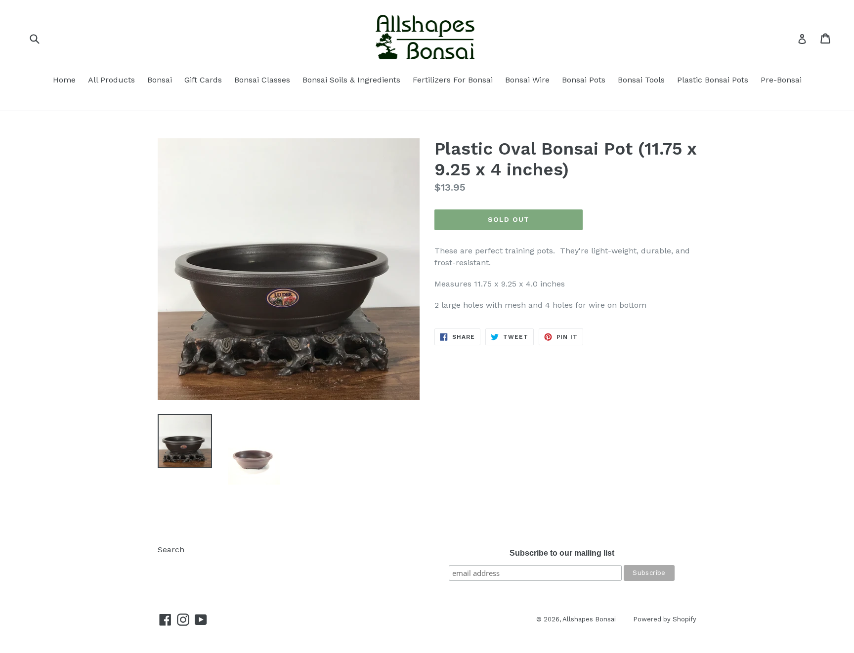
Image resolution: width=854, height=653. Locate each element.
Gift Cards (203, 79)
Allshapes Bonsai (589, 619)
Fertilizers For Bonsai (453, 79)
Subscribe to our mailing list (562, 553)
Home (64, 79)
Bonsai (159, 79)
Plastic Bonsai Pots (712, 79)
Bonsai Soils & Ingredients (351, 79)
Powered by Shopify (664, 619)
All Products (111, 79)
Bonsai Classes (262, 79)
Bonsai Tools (641, 79)
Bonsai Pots (583, 79)
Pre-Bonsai (781, 79)
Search (171, 549)
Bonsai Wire (527, 79)
